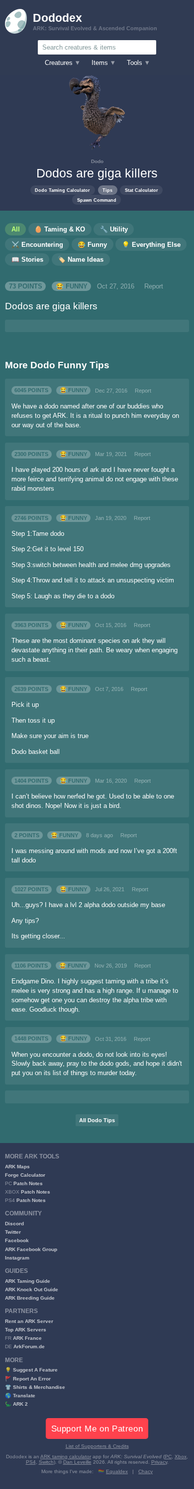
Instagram (17, 1257)
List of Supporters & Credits (97, 1446)
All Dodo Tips (97, 1120)
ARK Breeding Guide (30, 1298)
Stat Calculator (141, 190)
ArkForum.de (29, 1346)
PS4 (31, 1462)
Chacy (145, 1471)
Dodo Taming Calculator (62, 190)
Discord (14, 1223)
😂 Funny (72, 286)
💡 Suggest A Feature (31, 1370)
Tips (107, 190)
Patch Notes (28, 1183)
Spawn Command (96, 200)
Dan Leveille (77, 1462)
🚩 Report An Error (28, 1378)
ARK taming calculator (65, 1456)
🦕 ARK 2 (16, 1404)
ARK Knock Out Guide (31, 1289)
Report (153, 286)
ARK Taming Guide (27, 1281)
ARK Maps (17, 1166)
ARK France (27, 1338)
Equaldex (117, 1471)
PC (168, 1456)
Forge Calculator (25, 1175)
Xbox (181, 1456)
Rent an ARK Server (29, 1321)
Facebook (17, 1240)
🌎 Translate (20, 1395)
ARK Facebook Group (31, 1249)
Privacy (159, 1462)
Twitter (13, 1232)
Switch (46, 1462)
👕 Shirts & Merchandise (35, 1387)
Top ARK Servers (25, 1329)
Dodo (97, 161)
